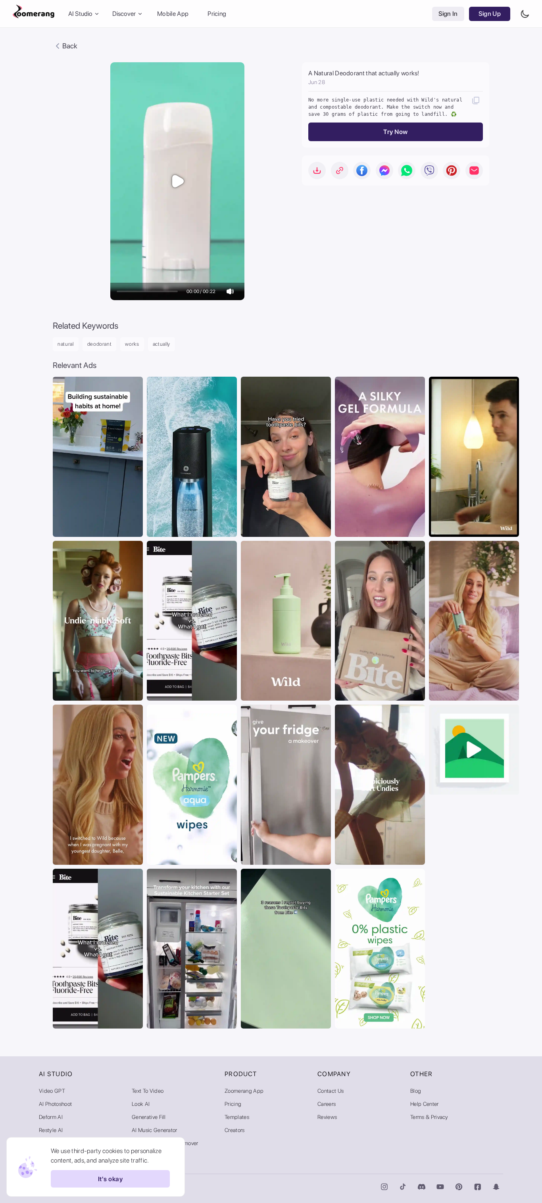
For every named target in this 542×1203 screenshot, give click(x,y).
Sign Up (490, 13)
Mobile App (172, 13)
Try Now (395, 132)
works (132, 344)
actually (161, 344)
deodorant (99, 344)
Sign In (448, 13)
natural (66, 344)
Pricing (217, 13)
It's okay (110, 1179)
